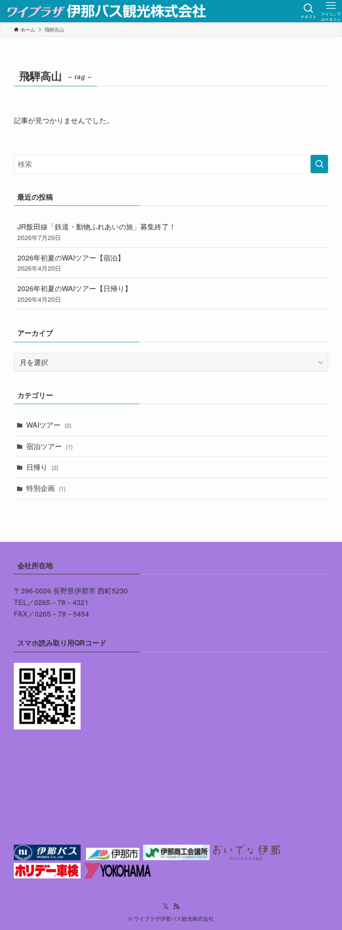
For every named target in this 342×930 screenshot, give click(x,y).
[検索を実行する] (319, 164)
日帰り (42, 467)
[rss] (176, 906)
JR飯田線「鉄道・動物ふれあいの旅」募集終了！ (96, 231)
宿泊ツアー (49, 446)
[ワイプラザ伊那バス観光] (107, 11)
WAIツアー (48, 425)
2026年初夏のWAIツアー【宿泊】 (71, 263)
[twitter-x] (166, 906)
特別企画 (45, 488)
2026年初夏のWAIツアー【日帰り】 (74, 293)
